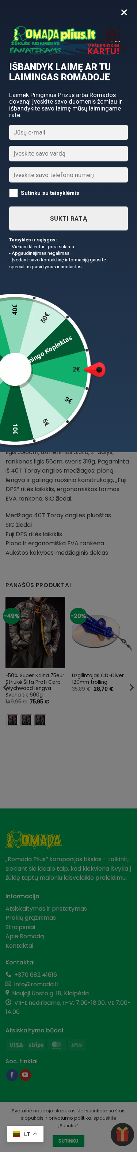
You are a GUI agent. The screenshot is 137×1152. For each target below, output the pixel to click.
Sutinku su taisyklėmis (50, 193)
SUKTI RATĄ (68, 218)
